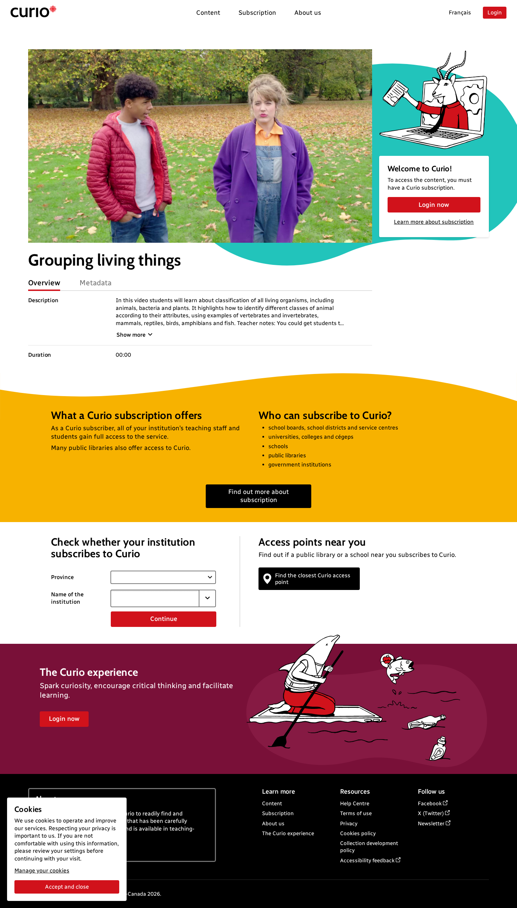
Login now (434, 205)
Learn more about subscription (434, 221)
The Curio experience (288, 833)
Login (494, 12)
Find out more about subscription (258, 496)
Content (272, 803)
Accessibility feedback (367, 860)
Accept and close (67, 886)
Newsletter (431, 823)
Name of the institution (67, 598)
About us (273, 823)
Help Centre (354, 803)
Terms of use (356, 813)
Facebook (430, 803)
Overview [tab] (44, 282)
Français (460, 12)
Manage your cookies (41, 870)
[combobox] (154, 598)
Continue (163, 619)
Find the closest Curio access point (312, 578)
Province (62, 577)
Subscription (278, 813)
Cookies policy (358, 833)
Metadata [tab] (95, 282)
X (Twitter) (431, 813)
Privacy (348, 823)
